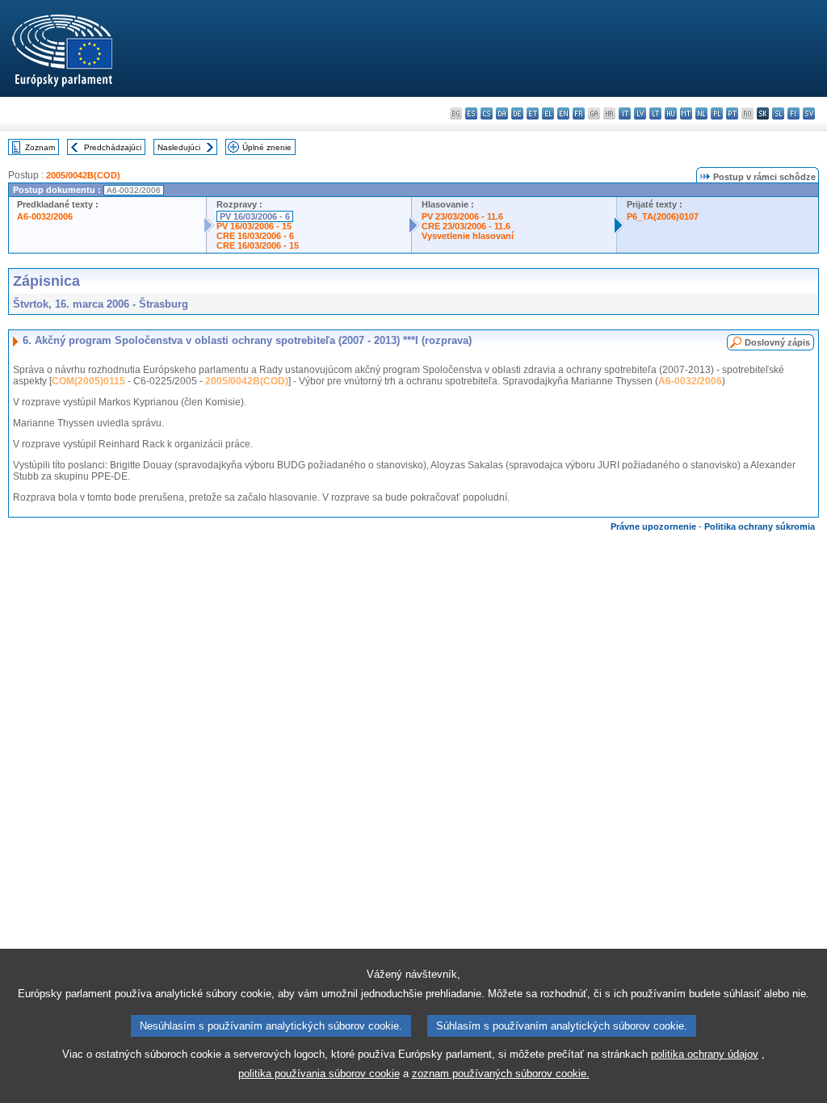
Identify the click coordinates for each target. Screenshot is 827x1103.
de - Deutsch (517, 113)
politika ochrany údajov (704, 1054)
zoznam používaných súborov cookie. (501, 1073)
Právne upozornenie (653, 526)
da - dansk (502, 113)
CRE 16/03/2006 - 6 (255, 236)
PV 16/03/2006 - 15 (254, 226)
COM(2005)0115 (88, 381)
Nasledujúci (178, 147)
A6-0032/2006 (45, 216)
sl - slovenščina (778, 113)
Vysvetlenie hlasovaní (468, 236)
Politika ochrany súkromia (759, 526)
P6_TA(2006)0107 (663, 216)
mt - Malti (686, 113)
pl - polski (717, 113)
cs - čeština (487, 113)
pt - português (732, 113)
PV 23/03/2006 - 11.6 (462, 216)
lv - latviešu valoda (640, 113)
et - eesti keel (533, 113)
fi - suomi (793, 113)
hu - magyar (671, 113)
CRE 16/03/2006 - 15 (257, 245)
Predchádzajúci (112, 147)
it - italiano (625, 113)
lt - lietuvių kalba (655, 113)
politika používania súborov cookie (319, 1073)
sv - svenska (809, 113)
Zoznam (40, 147)
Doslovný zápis (777, 342)
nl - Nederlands (701, 113)
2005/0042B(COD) (83, 175)
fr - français (579, 113)
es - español (471, 113)
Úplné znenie (267, 147)
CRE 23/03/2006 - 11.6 (466, 226)
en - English (563, 113)
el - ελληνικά (548, 113)
